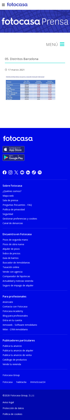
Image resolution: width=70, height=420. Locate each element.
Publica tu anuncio (12, 345)
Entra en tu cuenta (12, 320)
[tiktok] (34, 172)
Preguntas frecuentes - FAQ (17, 204)
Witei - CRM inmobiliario (15, 329)
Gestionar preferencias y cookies (20, 218)
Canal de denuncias (13, 223)
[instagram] (10, 172)
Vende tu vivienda (12, 364)
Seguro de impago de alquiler (18, 285)
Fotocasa (8, 382)
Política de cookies (12, 414)
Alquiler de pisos (11, 248)
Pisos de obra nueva (13, 244)
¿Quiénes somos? (12, 191)
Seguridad (8, 214)
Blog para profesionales (15, 315)
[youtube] (22, 172)
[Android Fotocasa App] (13, 157)
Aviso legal (8, 402)
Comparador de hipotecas (16, 276)
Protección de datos (13, 408)
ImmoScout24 (37, 382)
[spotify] (40, 172)
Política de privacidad (14, 209)
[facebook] (5, 172)
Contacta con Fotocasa (15, 306)
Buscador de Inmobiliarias (16, 262)
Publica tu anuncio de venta (17, 355)
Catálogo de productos (15, 359)
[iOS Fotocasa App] (13, 149)
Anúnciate (8, 301)
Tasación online (11, 267)
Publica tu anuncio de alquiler (18, 350)
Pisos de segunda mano (15, 239)
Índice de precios (11, 253)
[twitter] (16, 172)
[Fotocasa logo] (34, 139)
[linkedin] (28, 172)
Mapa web (8, 195)
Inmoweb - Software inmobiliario (20, 324)
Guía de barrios (11, 258)
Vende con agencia (12, 271)
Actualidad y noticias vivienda (18, 280)
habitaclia (21, 382)
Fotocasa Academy (13, 311)
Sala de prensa (10, 200)
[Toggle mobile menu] (62, 44)
